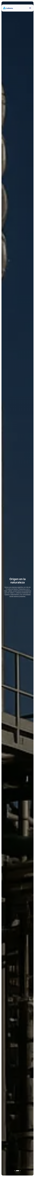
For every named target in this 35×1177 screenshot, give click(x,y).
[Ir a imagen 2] (16, 1170)
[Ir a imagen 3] (19, 1170)
